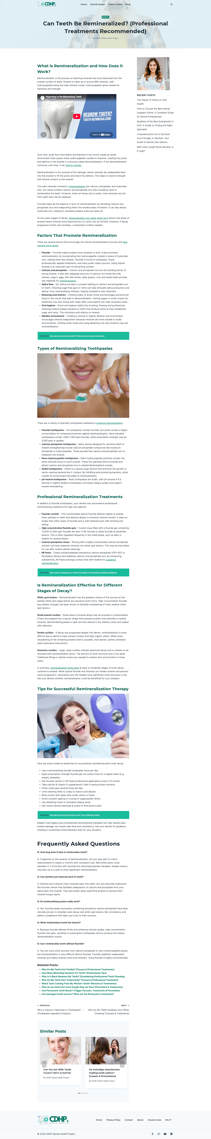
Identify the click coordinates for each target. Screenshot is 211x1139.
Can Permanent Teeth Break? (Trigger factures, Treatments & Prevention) (81, 990)
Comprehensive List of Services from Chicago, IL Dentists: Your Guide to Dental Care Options (153, 138)
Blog (128, 4)
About (140, 1120)
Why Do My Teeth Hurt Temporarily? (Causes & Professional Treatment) (80, 980)
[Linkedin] (171, 1134)
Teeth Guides (115, 4)
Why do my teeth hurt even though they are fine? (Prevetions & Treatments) (82, 987)
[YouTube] (165, 1134)
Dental (105, 17)
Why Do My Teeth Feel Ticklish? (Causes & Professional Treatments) (78, 969)
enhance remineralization (109, 423)
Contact (129, 1120)
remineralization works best (64, 668)
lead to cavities (73, 165)
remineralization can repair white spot (88, 218)
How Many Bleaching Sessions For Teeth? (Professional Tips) (74, 973)
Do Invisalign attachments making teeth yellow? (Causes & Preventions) (104, 1072)
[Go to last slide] (44, 1064)
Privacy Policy (113, 1120)
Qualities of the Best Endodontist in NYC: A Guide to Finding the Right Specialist (155, 125)
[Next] (122, 1064)
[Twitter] (158, 1134)
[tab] (78, 1093)
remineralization (77, 186)
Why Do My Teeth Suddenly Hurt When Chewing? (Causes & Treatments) (108, 1009)
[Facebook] (152, 1134)
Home (84, 4)
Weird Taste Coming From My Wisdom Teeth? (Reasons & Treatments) (79, 983)
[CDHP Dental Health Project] (47, 4)
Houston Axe (154, 1120)
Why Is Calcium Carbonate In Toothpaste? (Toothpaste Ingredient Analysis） (59, 1009)
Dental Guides (97, 4)
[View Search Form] (171, 4)
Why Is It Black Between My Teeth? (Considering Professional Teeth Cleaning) (83, 976)
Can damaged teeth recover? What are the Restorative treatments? (78, 994)
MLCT (168, 1120)
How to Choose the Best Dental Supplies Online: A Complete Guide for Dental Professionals (155, 112)
